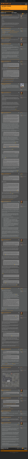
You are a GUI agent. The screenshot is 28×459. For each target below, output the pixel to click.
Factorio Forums (6, 6)
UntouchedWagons (3, 84)
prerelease (6, 363)
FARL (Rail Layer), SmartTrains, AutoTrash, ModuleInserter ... (7, 81)
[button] (17, 13)
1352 (22, 30)
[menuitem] (5, 8)
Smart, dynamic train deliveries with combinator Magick (15, 110)
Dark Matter (4, 26)
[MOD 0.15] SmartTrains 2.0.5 (7, 11)
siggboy (2, 44)
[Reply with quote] (18, 28)
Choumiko (4, 80)
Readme (14, 363)
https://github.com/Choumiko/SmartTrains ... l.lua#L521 (8, 30)
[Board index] (6, 4)
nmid (2, 411)
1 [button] (19, 13)
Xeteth (21, 112)
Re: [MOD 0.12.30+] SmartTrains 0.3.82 (6, 28)
